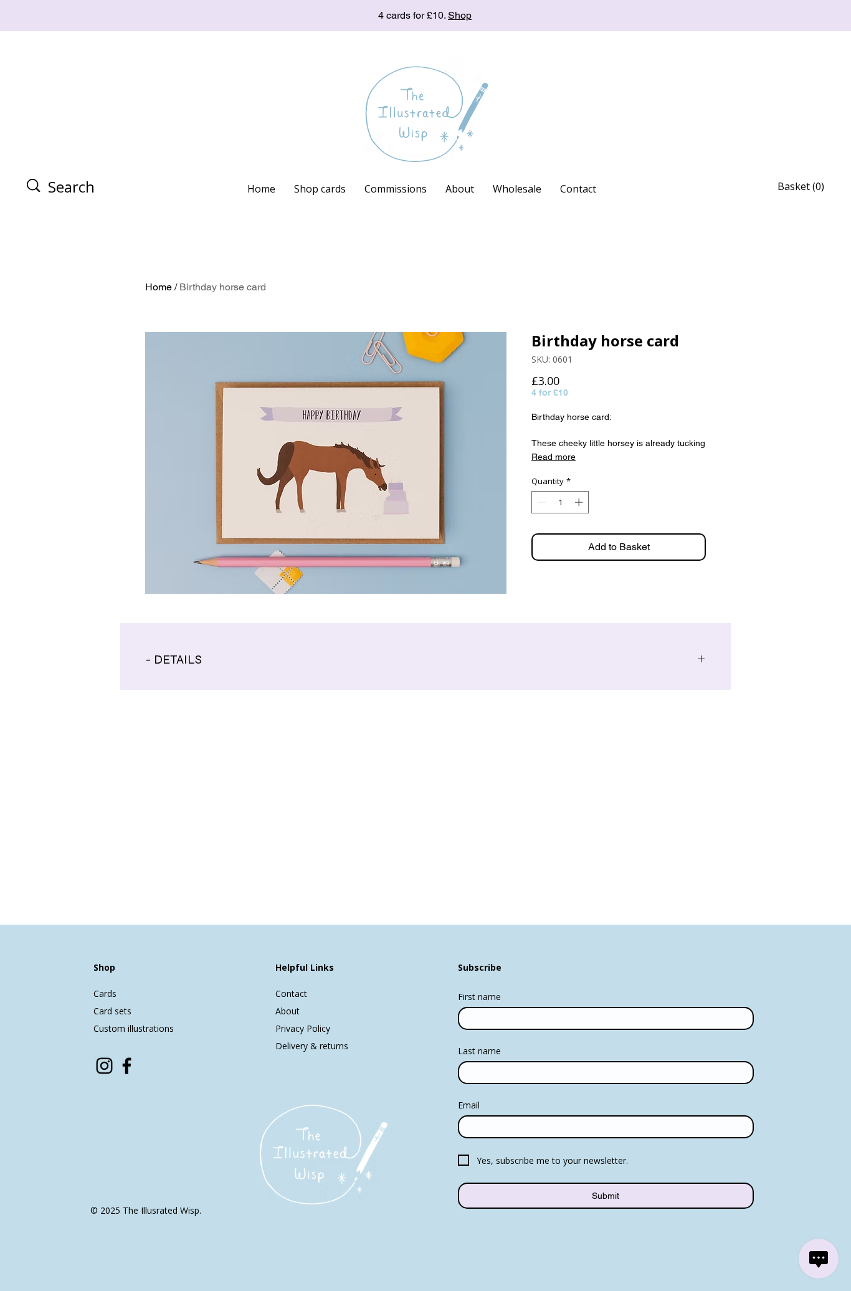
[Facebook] (127, 1066)
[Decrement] (540, 502)
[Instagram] (104, 1066)
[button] (809, 187)
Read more (553, 457)
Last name (479, 1051)
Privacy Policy (302, 1028)
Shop (460, 15)
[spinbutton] (560, 502)
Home (158, 287)
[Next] (785, 16)
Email (469, 1105)
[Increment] (580, 502)
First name (479, 996)
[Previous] (65, 16)
